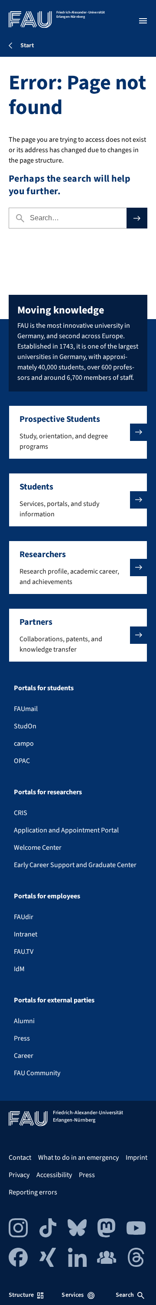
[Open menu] (143, 20)
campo (24, 743)
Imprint (136, 1157)
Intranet (25, 934)
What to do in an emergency (78, 1157)
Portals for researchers (48, 792)
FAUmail (26, 709)
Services (73, 1295)
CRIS (20, 813)
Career (23, 1055)
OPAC (22, 761)
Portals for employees (47, 896)
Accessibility (54, 1175)
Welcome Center (38, 847)
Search (125, 1295)
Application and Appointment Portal (66, 830)
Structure (21, 1295)
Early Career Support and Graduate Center (75, 865)
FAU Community (37, 1073)
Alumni (24, 1021)
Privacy (19, 1175)
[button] (78, 432)
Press (22, 1038)
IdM (19, 969)
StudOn (25, 726)
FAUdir (23, 917)
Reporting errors (33, 1192)
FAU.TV (23, 951)
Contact (20, 1157)
